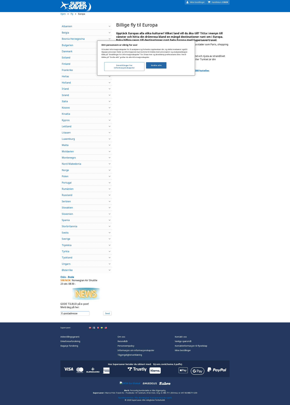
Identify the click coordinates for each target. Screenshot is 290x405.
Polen (65, 176)
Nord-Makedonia (71, 163)
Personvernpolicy (126, 345)
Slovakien (67, 207)
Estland (66, 57)
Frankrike (67, 70)
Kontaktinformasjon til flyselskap (191, 345)
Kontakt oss (181, 336)
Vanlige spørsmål (183, 341)
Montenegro (69, 157)
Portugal (67, 182)
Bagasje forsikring (69, 345)
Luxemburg (68, 139)
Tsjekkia (66, 245)
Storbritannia (69, 226)
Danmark (67, 51)
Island (65, 95)
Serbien (66, 201)
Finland (66, 64)
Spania (66, 220)
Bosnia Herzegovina (73, 38)
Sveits (65, 232)
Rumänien (67, 188)
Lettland (66, 126)
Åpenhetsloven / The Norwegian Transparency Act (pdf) (145, 397)
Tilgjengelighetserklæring (130, 354)
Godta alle (156, 65)
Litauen (66, 132)
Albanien (67, 26)
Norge (65, 170)
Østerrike (67, 270)
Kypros (66, 120)
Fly (72, 13)
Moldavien (68, 151)
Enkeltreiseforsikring (70, 341)
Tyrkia (65, 251)
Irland (65, 88)
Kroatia (66, 113)
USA (106, 328)
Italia (65, 101)
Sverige (66, 238)
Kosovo (66, 107)
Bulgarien (67, 45)
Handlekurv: (220, 2)
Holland (66, 82)
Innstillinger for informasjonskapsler (124, 66)
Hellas (65, 76)
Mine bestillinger (197, 2)
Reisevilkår (123, 341)
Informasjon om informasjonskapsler (136, 350)
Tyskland (67, 257)
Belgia (65, 32)
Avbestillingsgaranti (69, 336)
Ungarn (66, 264)
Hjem (63, 13)
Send (107, 313)
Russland (67, 195)
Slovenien (67, 214)
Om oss (121, 336)
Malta (65, 145)
